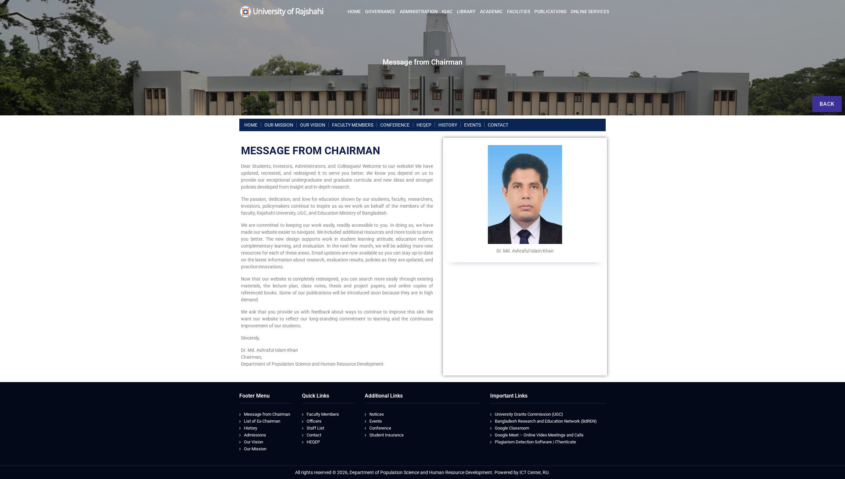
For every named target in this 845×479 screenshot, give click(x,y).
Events (375, 421)
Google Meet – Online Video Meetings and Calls (539, 435)
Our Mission (255, 448)
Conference (380, 428)
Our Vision (253, 441)
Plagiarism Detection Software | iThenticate (535, 441)
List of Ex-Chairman (262, 421)
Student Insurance (386, 435)
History (250, 428)
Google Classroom (512, 428)
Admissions (255, 435)
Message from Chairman (267, 414)
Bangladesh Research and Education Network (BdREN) (546, 421)
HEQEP (313, 441)
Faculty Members (323, 414)
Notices (376, 414)
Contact (314, 435)
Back (827, 104)
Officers (314, 421)
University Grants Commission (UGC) (529, 414)
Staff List (315, 428)
